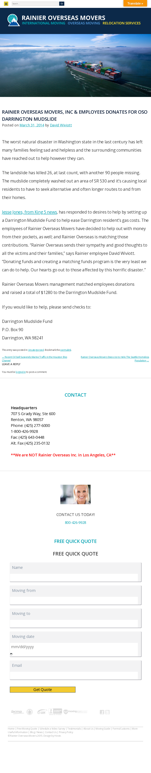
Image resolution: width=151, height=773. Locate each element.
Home (11, 728)
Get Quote (42, 689)
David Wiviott (61, 125)
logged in (21, 372)
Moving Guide (103, 728)
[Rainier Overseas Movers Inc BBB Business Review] (55, 712)
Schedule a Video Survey (52, 728)
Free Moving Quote (27, 728)
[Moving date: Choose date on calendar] (11, 654)
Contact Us (51, 732)
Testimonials (74, 728)
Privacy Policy (66, 732)
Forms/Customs (121, 728)
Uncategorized (36, 350)
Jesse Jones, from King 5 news (29, 212)
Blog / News (36, 732)
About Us (88, 728)
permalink (65, 350)
